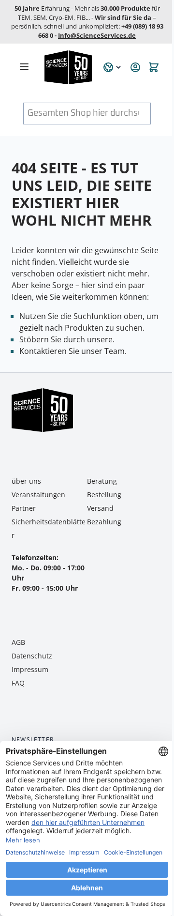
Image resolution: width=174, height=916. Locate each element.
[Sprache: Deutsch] (113, 67)
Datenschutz (32, 655)
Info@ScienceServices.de (97, 35)
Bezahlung (104, 521)
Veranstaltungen (38, 494)
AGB (18, 642)
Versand (100, 508)
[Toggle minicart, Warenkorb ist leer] (153, 67)
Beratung (102, 481)
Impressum (30, 669)
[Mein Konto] (135, 67)
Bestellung (104, 494)
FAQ (18, 682)
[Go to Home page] (68, 67)
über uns (26, 481)
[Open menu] (24, 66)
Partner (24, 508)
